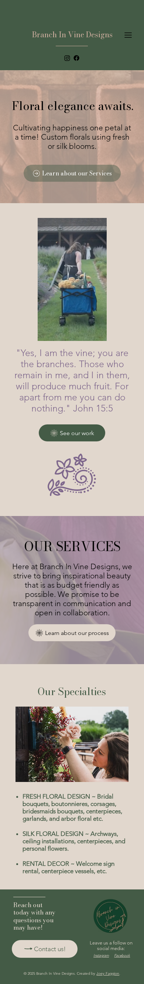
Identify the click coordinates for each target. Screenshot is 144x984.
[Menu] (128, 35)
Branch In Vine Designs (72, 34)
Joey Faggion (107, 973)
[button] (94, 332)
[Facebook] (76, 58)
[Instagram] (67, 58)
